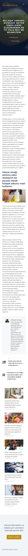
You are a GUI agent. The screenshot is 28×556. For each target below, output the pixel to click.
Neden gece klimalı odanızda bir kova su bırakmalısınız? (15, 363)
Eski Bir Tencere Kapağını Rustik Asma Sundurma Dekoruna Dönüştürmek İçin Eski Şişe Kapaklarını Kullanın (13, 430)
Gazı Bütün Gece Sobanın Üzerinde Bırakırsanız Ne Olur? (13, 477)
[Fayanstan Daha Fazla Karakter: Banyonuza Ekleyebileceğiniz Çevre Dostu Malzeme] (14, 397)
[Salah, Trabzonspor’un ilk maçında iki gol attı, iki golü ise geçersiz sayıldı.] (14, 449)
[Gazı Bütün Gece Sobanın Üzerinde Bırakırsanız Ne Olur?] (14, 471)
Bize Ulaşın (14, 537)
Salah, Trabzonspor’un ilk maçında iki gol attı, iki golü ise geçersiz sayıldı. (14, 454)
